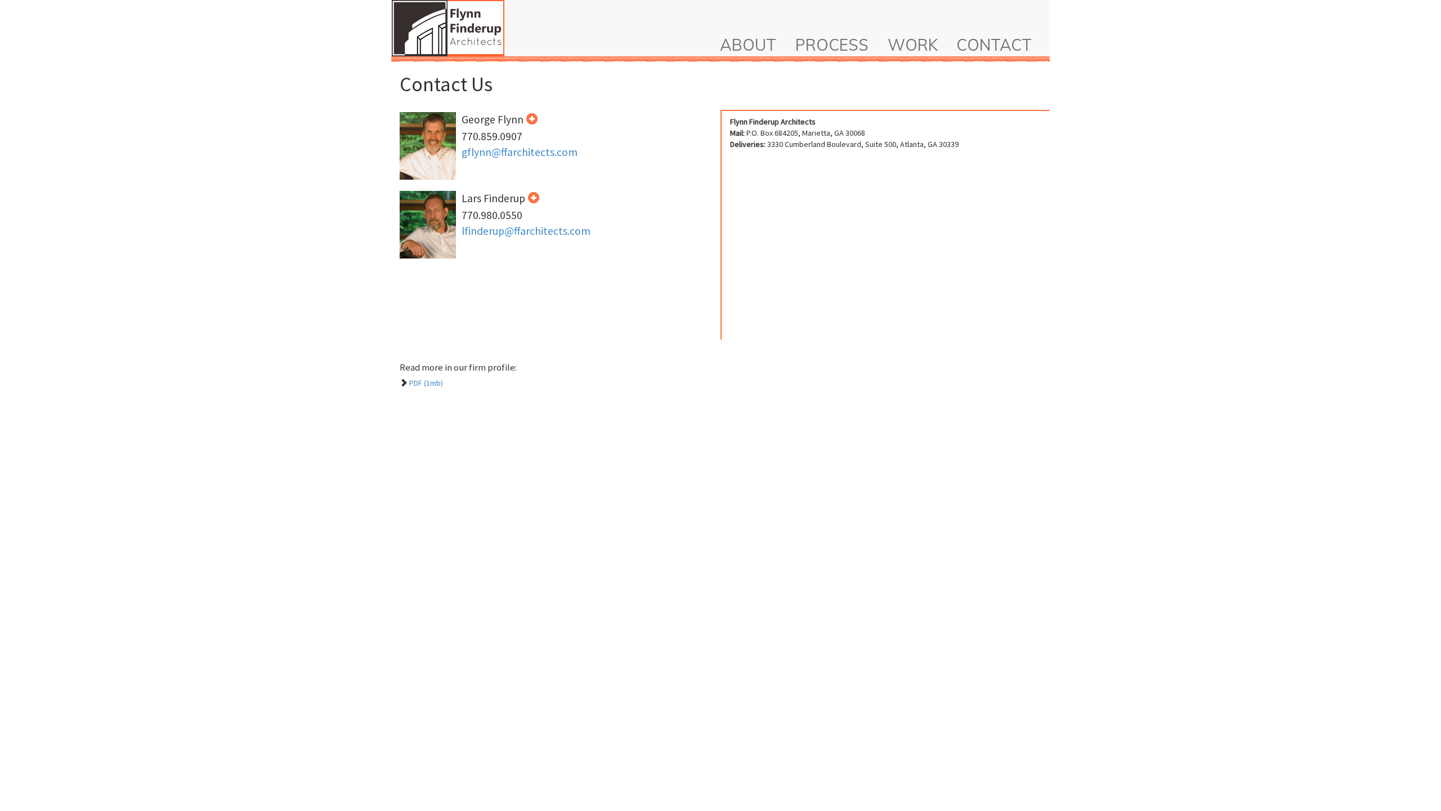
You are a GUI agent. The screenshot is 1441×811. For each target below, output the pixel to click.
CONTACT (994, 45)
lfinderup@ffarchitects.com (526, 231)
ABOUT (748, 45)
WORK (913, 45)
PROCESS (832, 45)
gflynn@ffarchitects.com (520, 152)
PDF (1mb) (426, 383)
